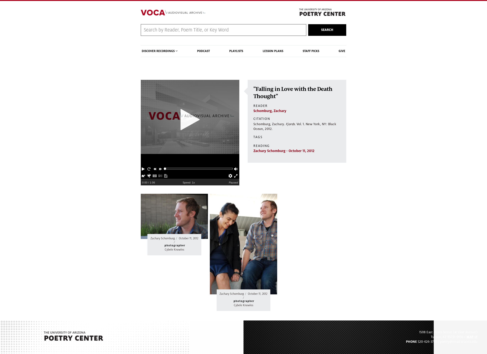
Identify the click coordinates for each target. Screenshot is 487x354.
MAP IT (471, 337)
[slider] (165, 168)
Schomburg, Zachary (269, 111)
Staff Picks (311, 51)
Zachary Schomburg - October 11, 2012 (283, 151)
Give (342, 51)
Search (327, 30)
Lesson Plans (273, 51)
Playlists (236, 51)
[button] (143, 168)
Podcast (203, 51)
